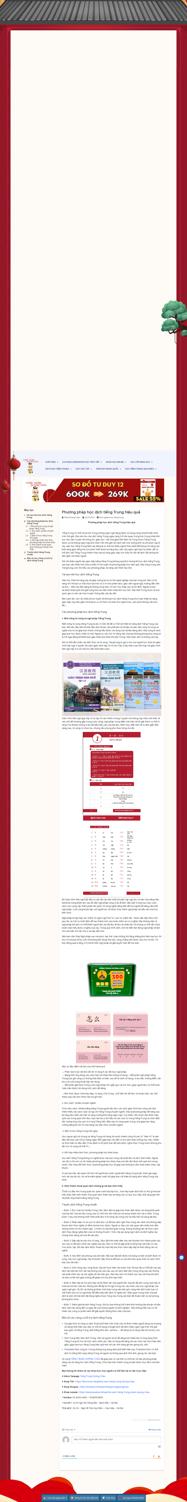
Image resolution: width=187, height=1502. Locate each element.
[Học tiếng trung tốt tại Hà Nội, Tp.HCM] (31, 465)
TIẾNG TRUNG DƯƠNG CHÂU (85, 1359)
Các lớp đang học (140, 462)
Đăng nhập (156, 1430)
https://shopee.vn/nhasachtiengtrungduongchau (104, 1387)
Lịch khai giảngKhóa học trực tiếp (80, 462)
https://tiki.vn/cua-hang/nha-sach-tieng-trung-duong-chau (105, 1381)
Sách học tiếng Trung (57, 469)
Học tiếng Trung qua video (139, 469)
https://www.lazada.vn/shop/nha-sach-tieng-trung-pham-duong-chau (114, 1392)
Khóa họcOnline (115, 462)
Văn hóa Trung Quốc (107, 469)
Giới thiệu (50, 462)
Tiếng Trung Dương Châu (92, 1376)
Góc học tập (82, 469)
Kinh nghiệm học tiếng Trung (111, 517)
